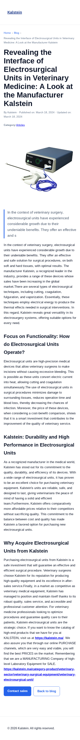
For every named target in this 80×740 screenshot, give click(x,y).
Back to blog (46, 691)
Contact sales (17, 691)
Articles (20, 124)
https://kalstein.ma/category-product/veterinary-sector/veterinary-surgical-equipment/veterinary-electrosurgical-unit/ (40, 674)
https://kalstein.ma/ (49, 638)
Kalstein (14, 12)
